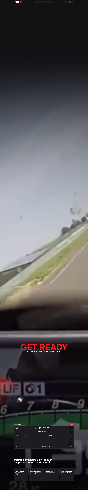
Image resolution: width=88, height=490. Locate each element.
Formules (37, 1)
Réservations (50, 1)
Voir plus (71, 424)
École (43, 1)
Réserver (71, 435)
